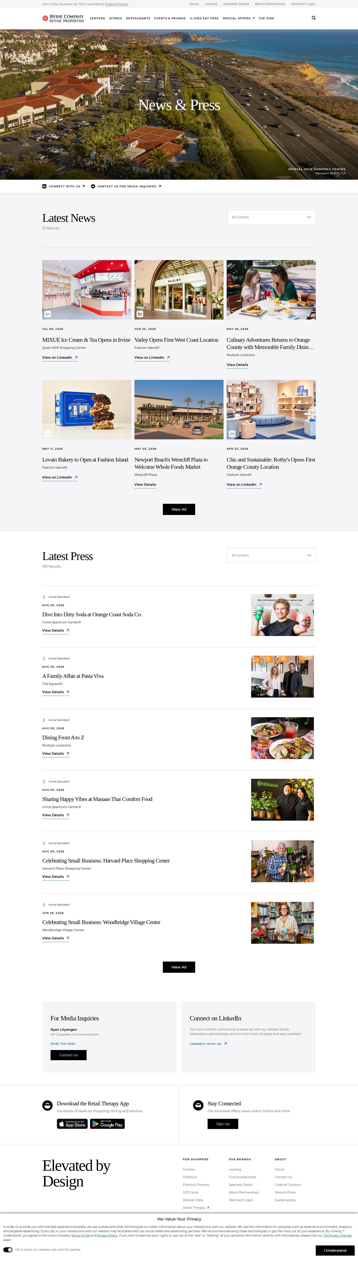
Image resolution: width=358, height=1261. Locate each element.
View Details (237, 365)
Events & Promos (170, 18)
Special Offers (236, 18)
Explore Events (116, 4)
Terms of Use (80, 1235)
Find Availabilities (242, 1177)
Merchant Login (303, 4)
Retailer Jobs (193, 1200)
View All (179, 509)
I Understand (335, 1251)
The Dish (266, 18)
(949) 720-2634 (63, 1043)
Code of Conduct (288, 1185)
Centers (97, 18)
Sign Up (223, 1124)
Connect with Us (206, 1043)
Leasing (211, 4)
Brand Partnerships (270, 4)
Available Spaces (236, 4)
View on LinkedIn (57, 358)
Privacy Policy (107, 1235)
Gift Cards (190, 1192)
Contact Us (68, 1055)
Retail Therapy (194, 1208)
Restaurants (138, 18)
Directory (190, 1177)
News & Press (285, 1192)
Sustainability (285, 1200)
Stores (115, 18)
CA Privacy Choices (338, 1235)
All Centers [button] (240, 217)
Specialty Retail (241, 1185)
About (194, 4)
